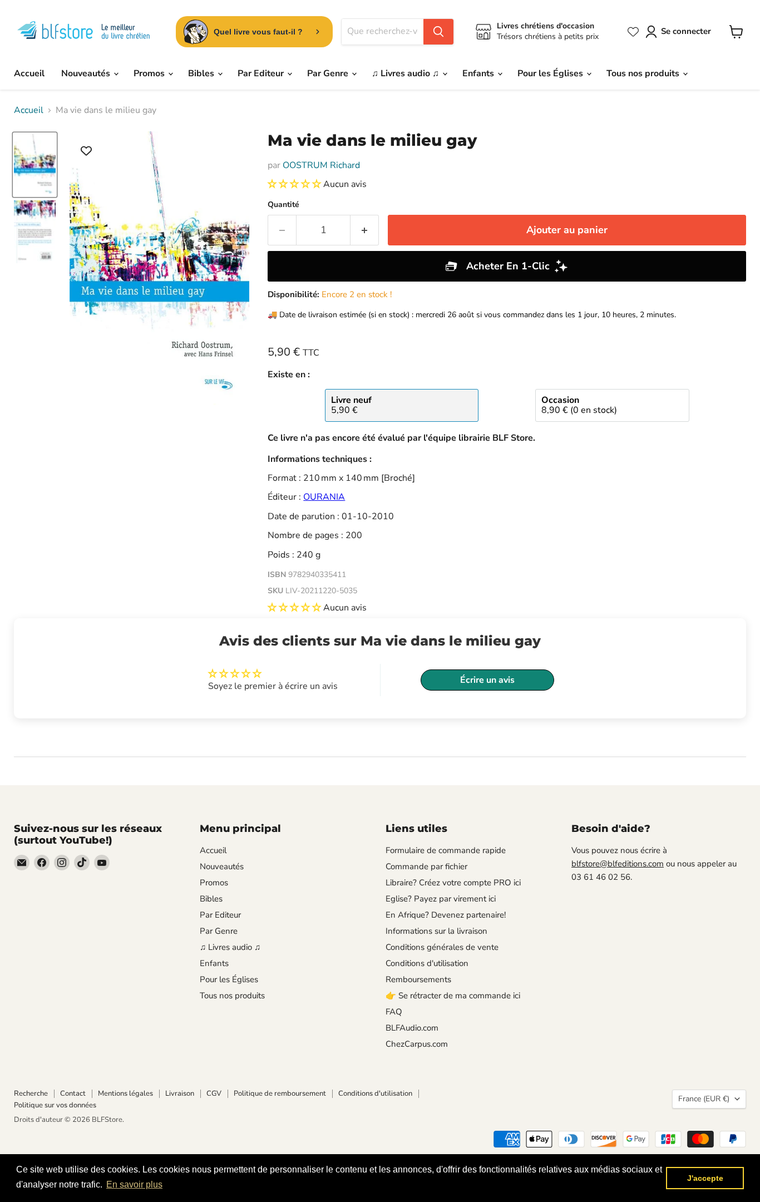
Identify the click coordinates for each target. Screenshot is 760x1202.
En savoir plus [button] (134, 1184)
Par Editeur (262, 73)
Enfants (479, 73)
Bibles (202, 73)
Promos (150, 73)
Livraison (179, 1093)
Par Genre (329, 73)
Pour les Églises (551, 73)
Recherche (31, 1093)
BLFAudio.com (412, 1027)
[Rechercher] (438, 32)
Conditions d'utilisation (427, 963)
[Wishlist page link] (633, 31)
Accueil (29, 73)
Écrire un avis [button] (487, 680)
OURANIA (324, 497)
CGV (213, 1093)
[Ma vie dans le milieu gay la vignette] (35, 165)
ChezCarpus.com (417, 1044)
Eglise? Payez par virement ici (441, 898)
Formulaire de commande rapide (446, 850)
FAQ (394, 1011)
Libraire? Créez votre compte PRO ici (453, 882)
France (703, 1098)
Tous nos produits (644, 73)
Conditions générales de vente (442, 947)
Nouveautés (86, 73)
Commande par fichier (426, 866)
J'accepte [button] (705, 1178)
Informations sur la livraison (436, 931)
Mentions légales (125, 1093)
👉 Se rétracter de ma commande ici (453, 995)
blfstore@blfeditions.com (617, 863)
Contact (73, 1093)
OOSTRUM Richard (321, 165)
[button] (295, 184)
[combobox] (382, 32)
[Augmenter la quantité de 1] (365, 230)
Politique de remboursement (280, 1093)
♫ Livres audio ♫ (406, 73)
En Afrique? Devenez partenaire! (446, 914)
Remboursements (418, 979)
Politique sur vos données (55, 1105)
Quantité (283, 204)
